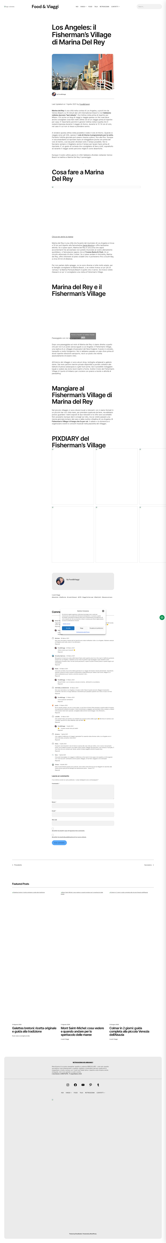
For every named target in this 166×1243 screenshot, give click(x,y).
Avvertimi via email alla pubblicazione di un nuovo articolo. (69, 837)
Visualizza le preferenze (96, 628)
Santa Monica (88, 245)
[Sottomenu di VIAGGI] (85, 6)
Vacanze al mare (107, 597)
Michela (57, 638)
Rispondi (57, 626)
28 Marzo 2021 (65, 638)
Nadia (56, 668)
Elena (56, 743)
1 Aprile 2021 (69, 726)
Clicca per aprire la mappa (62, 237)
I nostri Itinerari (72, 597)
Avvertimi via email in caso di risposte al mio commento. (68, 830)
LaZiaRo (57, 716)
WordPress (93, 1234)
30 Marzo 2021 (70, 656)
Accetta (68, 628)
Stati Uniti (98, 597)
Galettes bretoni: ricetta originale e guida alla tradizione (34, 1029)
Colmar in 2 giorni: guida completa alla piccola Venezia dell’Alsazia (129, 1031)
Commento (55, 783)
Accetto (83, 337)
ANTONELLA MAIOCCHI (62, 688)
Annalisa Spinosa (60, 656)
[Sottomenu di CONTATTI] (118, 6)
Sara (56, 755)
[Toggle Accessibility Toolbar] (162, 617)
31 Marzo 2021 (70, 680)
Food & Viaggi (45, 6)
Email (54, 811)
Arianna (57, 734)
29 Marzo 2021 (70, 648)
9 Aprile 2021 (63, 764)
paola (56, 705)
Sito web (54, 819)
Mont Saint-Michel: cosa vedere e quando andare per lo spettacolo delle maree (82, 1031)
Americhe (55, 597)
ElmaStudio (78, 1234)
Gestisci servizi (66, 623)
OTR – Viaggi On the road (86, 597)
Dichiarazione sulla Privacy (83, 632)
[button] (103, 611)
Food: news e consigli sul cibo (21, 1036)
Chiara (57, 764)
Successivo (148, 865)
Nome (54, 802)
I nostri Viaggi (56, 595)
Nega (81, 628)
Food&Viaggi (84, 104)
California (63, 597)
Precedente (18, 865)
